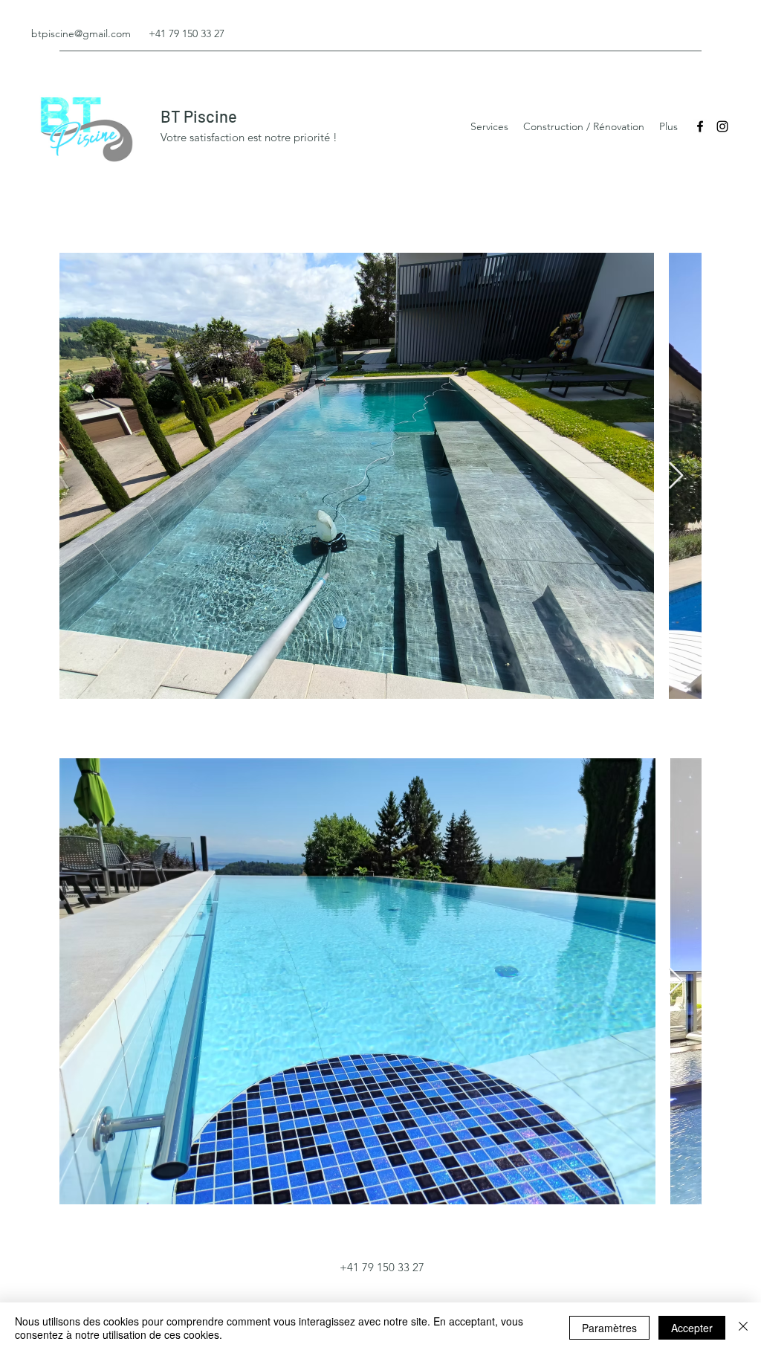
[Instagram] (722, 126)
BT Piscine (199, 116)
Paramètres (609, 1327)
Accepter (692, 1327)
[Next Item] (675, 476)
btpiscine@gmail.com (81, 33)
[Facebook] (700, 126)
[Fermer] (743, 1327)
